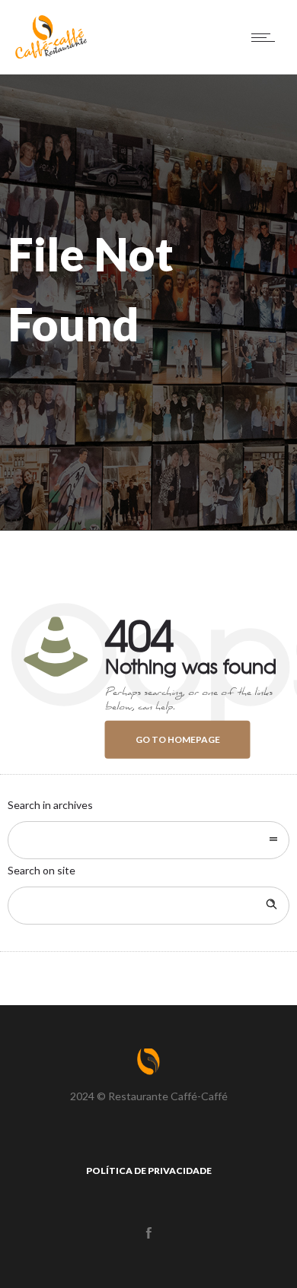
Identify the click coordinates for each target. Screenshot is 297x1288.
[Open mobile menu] (266, 37)
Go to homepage (178, 739)
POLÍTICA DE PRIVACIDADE (149, 1170)
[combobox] (148, 840)
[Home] (51, 54)
